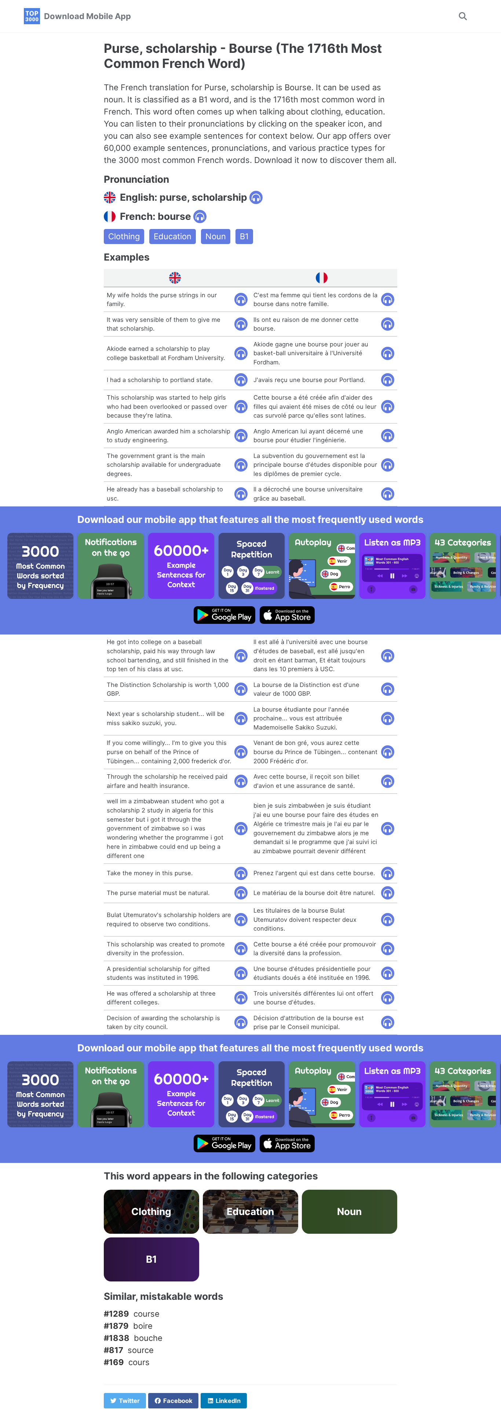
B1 (244, 236)
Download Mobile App (87, 16)
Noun (215, 236)
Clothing (124, 236)
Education (172, 236)
